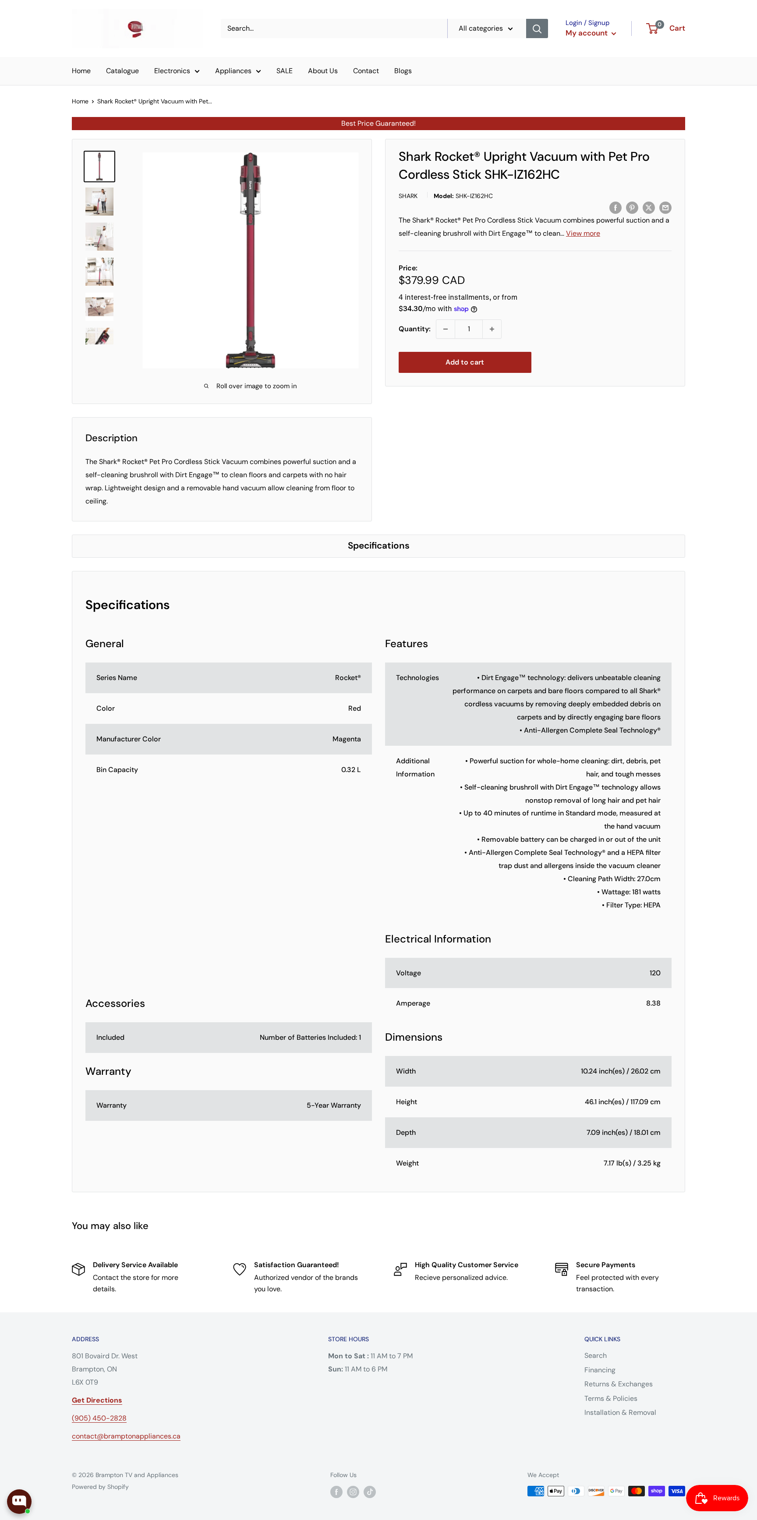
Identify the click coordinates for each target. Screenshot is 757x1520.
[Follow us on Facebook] (336, 1492)
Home (81, 70)
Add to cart (465, 362)
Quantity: (415, 328)
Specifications (379, 545)
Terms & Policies (610, 1398)
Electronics (172, 70)
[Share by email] (665, 207)
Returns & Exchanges (618, 1384)
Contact (366, 70)
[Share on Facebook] (615, 207)
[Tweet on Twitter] (649, 207)
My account (587, 33)
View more (583, 233)
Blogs (403, 70)
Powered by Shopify (100, 1487)
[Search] (537, 28)
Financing (600, 1370)
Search (595, 1355)
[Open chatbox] (19, 1501)
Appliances (233, 70)
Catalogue (122, 70)
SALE (284, 70)
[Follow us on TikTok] (370, 1492)
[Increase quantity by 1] (492, 329)
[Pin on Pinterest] (632, 207)
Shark (408, 196)
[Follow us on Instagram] (353, 1492)
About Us (323, 70)
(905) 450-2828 (99, 1418)
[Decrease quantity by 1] (445, 329)
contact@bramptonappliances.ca (126, 1436)
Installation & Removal (620, 1412)
